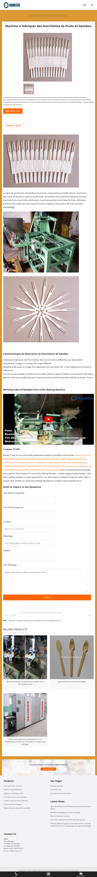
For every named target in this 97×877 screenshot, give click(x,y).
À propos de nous (56, 786)
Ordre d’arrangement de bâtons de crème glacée (67, 820)
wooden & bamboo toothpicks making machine (22, 466)
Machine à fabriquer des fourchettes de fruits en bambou (42, 612)
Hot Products (50, 871)
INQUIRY (15, 111)
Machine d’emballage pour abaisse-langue (65, 812)
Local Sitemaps (73, 871)
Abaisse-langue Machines (13, 790)
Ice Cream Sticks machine (13, 786)
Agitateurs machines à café (13, 793)
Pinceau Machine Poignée (13, 804)
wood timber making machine (54, 466)
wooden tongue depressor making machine (41, 459)
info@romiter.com (15, 851)
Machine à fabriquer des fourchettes (48, 15)
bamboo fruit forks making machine (44, 470)
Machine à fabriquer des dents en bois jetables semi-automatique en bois (34, 620)
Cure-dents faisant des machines (15, 797)
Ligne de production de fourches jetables (72, 682)
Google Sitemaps (61, 871)
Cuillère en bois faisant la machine (16, 801)
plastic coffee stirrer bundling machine (45, 462)
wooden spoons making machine (16, 462)
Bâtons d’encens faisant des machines (17, 808)
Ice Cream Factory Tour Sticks (60, 793)
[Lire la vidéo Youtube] (48, 419)
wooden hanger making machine (16, 470)
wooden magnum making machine (73, 459)
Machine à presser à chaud (59, 816)
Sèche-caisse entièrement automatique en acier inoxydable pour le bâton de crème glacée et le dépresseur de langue (25, 741)
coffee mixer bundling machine (74, 462)
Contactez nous (55, 790)
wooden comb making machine (79, 466)
